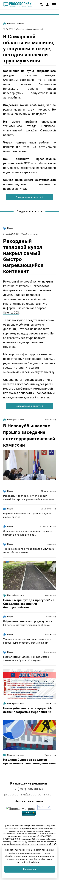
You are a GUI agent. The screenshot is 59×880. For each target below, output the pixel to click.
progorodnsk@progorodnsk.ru (27, 794)
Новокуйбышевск (15, 420)
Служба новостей (34, 29)
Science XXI (11, 312)
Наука (10, 228)
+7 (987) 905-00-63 (28, 789)
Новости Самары (15, 23)
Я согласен (29, 869)
